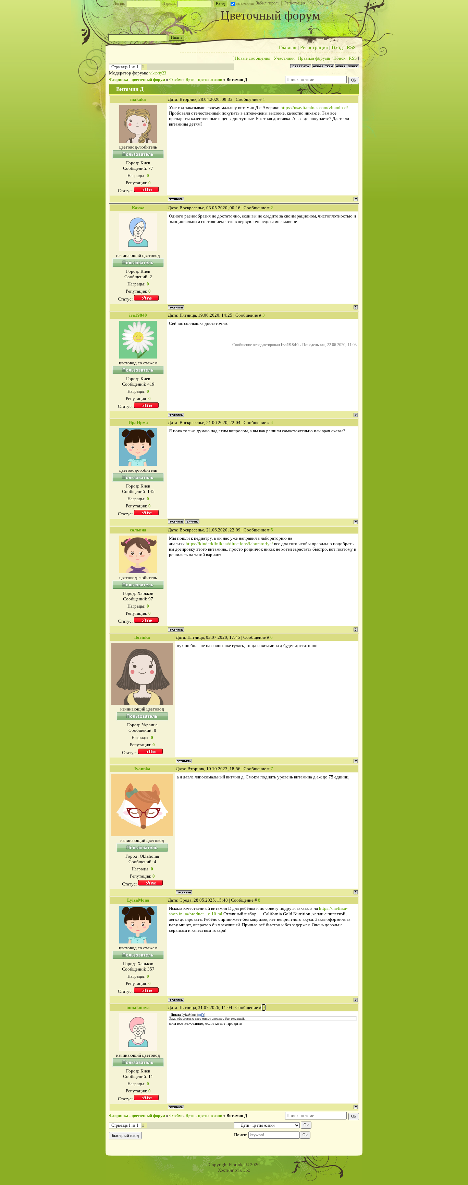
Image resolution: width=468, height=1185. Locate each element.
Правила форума (314, 58)
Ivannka (142, 768)
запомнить (245, 3)
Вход (337, 47)
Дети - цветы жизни (204, 79)
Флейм (175, 79)
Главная (287, 47)
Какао (138, 207)
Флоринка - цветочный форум (137, 79)
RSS (351, 47)
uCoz (245, 1170)
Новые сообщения (252, 58)
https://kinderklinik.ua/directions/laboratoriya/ (229, 543)
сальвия (138, 529)
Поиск (339, 58)
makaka (138, 99)
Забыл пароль (267, 3)
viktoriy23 (157, 73)
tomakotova (138, 1007)
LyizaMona (138, 900)
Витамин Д (236, 79)
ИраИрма (138, 422)
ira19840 (138, 315)
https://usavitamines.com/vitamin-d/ (314, 107)
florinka (142, 637)
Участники (284, 58)
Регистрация (295, 3)
